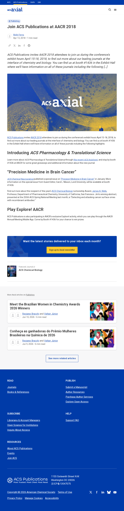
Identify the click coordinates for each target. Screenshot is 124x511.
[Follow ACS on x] (91, 492)
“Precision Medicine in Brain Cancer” (78, 179)
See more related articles (62, 358)
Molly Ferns (18, 35)
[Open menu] (115, 9)
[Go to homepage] (14, 9)
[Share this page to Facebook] (24, 45)
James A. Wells (99, 191)
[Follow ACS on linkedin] (103, 492)
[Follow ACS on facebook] (97, 492)
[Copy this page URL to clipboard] (9, 45)
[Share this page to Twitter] (14, 45)
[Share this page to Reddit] (29, 45)
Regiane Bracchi (30, 313)
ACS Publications (20, 2)
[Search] (109, 9)
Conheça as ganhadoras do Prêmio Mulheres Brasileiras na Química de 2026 (43, 333)
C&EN (32, 2)
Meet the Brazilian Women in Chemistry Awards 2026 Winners (45, 306)
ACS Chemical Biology (62, 191)
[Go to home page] (27, 480)
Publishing (15, 21)
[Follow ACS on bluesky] (109, 492)
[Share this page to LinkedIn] (19, 45)
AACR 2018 (36, 137)
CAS (39, 2)
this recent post (85, 160)
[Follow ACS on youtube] (115, 492)
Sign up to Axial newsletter (62, 250)
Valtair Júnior (51, 313)
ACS (8, 2)
